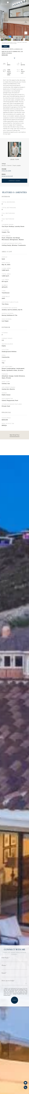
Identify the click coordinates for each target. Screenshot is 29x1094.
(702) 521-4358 (6, 170)
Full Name (5, 958)
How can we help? (8, 981)
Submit (15, 1000)
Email (4, 973)
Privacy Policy (7, 995)
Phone (4, 965)
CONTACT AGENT (14, 180)
